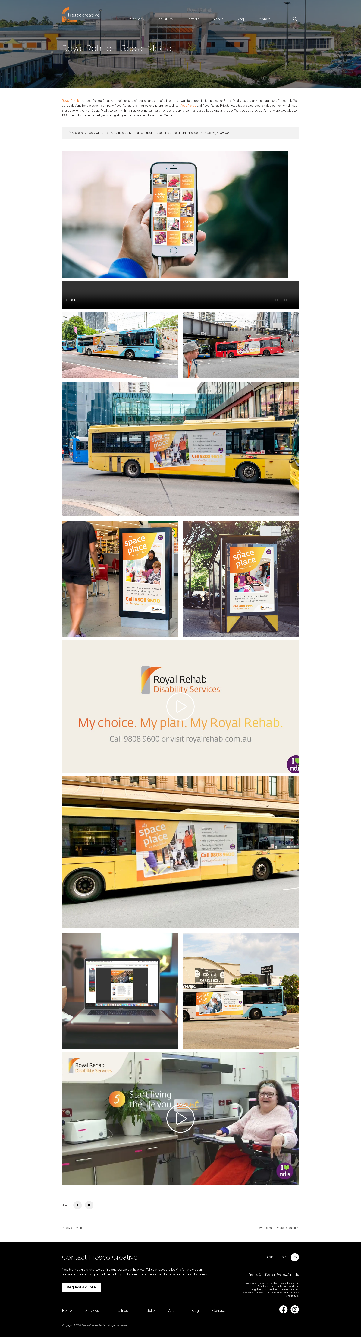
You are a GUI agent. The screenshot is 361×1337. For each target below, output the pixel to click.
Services (137, 19)
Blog (240, 19)
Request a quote (81, 1287)
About (218, 19)
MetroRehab (188, 105)
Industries (165, 19)
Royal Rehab (70, 101)
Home (67, 1311)
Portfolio (193, 19)
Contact (263, 19)
